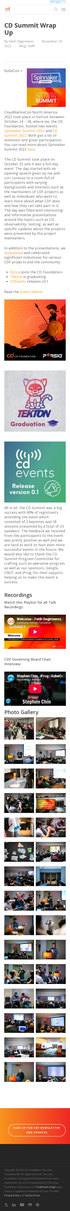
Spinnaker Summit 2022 (24, 130)
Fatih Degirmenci (21, 41)
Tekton (16, 276)
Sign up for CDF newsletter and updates (36, 1130)
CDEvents (18, 281)
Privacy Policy (11, 1195)
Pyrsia (15, 272)
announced (13, 252)
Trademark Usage (45, 1187)
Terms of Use (32, 1195)
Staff (31, 46)
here (31, 149)
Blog (22, 46)
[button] (63, 9)
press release (31, 291)
